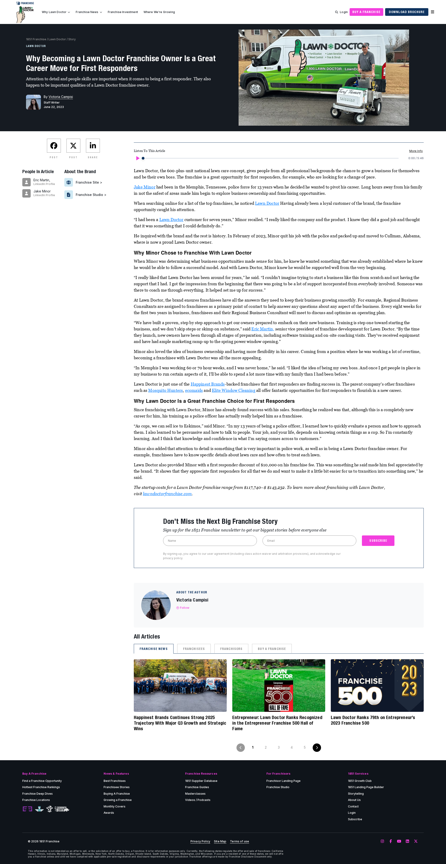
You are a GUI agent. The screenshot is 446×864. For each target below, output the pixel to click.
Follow (184, 607)
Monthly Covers (114, 806)
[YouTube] (399, 841)
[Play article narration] (137, 158)
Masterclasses (195, 793)
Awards (109, 812)
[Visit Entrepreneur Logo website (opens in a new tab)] (27, 809)
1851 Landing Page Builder (366, 787)
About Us (354, 800)
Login (344, 12)
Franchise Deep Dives (37, 793)
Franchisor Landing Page (283, 781)
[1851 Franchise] (25, 14)
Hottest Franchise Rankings (41, 787)
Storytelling (356, 793)
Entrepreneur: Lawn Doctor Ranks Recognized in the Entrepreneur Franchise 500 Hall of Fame (277, 723)
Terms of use (239, 841)
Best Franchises (115, 781)
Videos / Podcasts (197, 800)
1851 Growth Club (360, 781)
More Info (416, 151)
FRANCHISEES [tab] (194, 649)
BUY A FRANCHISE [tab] (272, 649)
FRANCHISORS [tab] (231, 649)
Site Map (220, 841)
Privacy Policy (200, 841)
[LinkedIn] (407, 841)
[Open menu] (432, 12)
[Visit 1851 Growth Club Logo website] (62, 809)
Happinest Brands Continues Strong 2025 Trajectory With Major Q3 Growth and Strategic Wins (180, 723)
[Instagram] (382, 841)
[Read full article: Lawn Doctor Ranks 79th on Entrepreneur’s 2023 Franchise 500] (377, 685)
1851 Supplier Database (201, 781)
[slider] (143, 158)
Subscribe (355, 819)
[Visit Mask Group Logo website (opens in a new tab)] (49, 809)
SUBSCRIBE (378, 540)
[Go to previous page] (240, 747)
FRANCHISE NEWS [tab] (154, 649)
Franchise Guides (197, 787)
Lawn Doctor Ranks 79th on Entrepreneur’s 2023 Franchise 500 (373, 720)
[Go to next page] (317, 747)
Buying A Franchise (117, 793)
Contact (353, 806)
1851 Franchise (36, 39)
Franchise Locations (36, 800)
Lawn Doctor (57, 39)
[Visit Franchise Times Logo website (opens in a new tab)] (39, 809)
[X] (415, 841)
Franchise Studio (277, 787)
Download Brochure (407, 12)
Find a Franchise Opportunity (42, 781)
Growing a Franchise (118, 800)
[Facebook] (390, 841)
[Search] (336, 12)
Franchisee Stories (117, 787)
